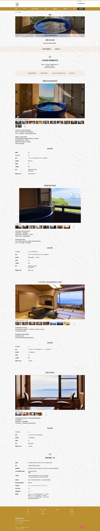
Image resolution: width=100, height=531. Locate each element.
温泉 (43, 511)
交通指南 (42, 513)
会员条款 (71, 513)
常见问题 (57, 509)
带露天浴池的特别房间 (32, 73)
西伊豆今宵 (19, 518)
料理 (28, 511)
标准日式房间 (71, 73)
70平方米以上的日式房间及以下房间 (58, 73)
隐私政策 (71, 511)
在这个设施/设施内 (42, 509)
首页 (28, 509)
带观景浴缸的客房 (44, 73)
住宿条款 (71, 509)
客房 (28, 513)
